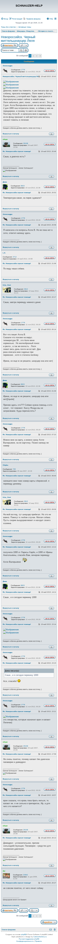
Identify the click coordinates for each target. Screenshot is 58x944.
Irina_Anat (7, 285)
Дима (5, 182)
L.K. (4, 253)
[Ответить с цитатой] (51, 134)
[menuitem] (4, 19)
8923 (23, 186)
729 (14, 469)
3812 (26, 289)
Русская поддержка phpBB (29, 939)
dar (4, 871)
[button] (40, 56)
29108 (25, 143)
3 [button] (36, 56)
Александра (7, 66)
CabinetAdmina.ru (40, 937)
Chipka (5, 465)
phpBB (23, 934)
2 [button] (33, 56)
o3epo (5, 139)
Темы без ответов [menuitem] (8, 27)
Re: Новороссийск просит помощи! (17, 151)
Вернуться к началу (11, 134)
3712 (15, 257)
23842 (25, 875)
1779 (23, 70)
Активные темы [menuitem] (24, 27)
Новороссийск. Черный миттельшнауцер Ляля (18, 38)
